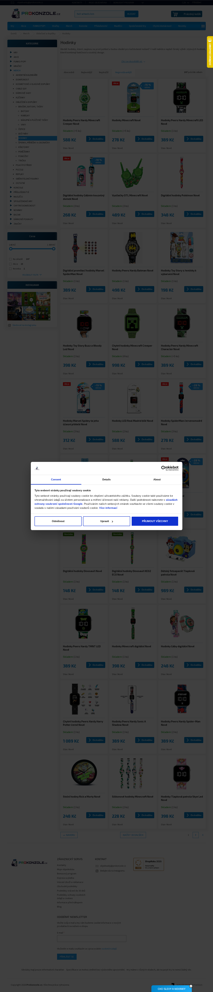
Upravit (104, 521)
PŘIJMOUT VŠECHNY (155, 521)
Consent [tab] (56, 479)
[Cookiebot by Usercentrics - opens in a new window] (163, 468)
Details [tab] (106, 479)
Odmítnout (58, 521)
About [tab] (157, 479)
